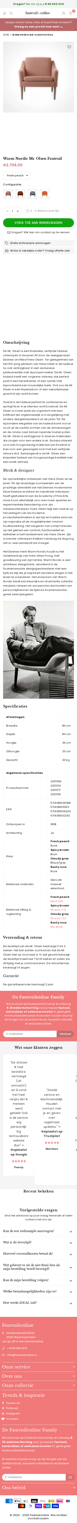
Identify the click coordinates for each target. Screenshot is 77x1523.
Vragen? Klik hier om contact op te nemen (40, 232)
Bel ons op (38, 4)
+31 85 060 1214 (17, 1348)
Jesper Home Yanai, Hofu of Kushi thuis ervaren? (38, 24)
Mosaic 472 (58, 910)
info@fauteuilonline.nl (22, 1355)
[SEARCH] (11, 13)
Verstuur (65, 1034)
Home (6, 34)
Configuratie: (13, 184)
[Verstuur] (70, 1477)
